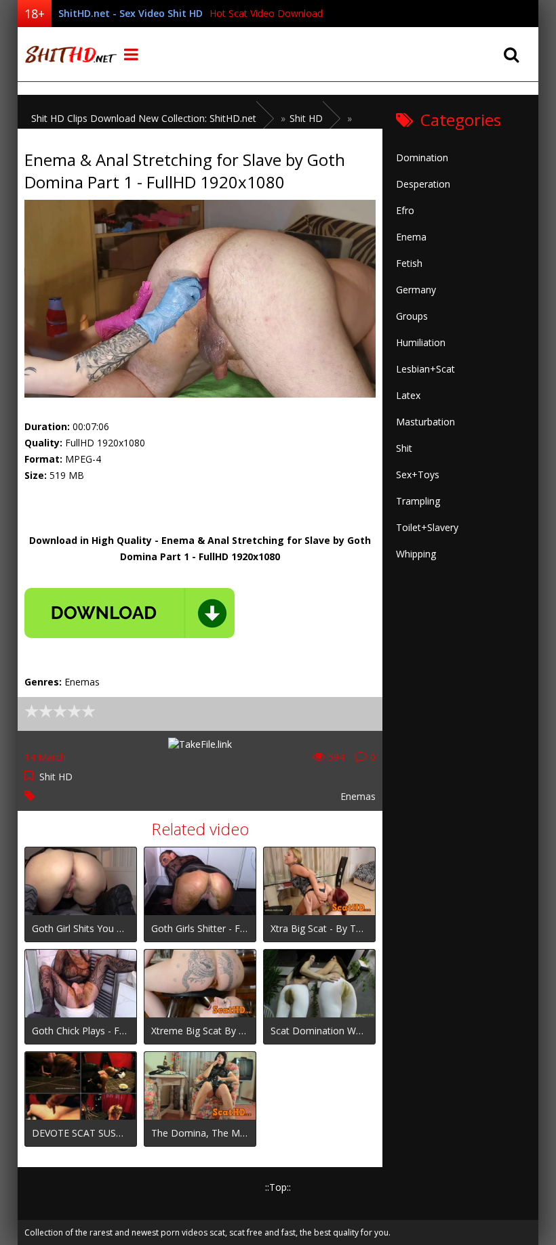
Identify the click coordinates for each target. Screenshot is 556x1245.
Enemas (358, 796)
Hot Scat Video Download (266, 13)
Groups (412, 316)
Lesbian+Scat (425, 368)
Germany (416, 289)
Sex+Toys (417, 474)
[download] (129, 613)
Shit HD (56, 776)
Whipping (416, 553)
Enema (411, 236)
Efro (405, 210)
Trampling (418, 500)
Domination (422, 157)
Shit (404, 448)
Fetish (409, 263)
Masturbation (425, 421)
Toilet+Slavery (427, 527)
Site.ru (68, 54)
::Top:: (278, 1187)
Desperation (423, 183)
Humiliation (420, 342)
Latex (408, 395)
